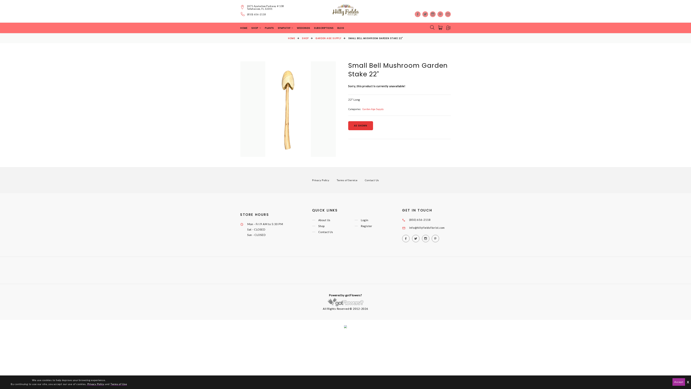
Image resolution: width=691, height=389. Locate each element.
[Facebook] (418, 14)
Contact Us (372, 180)
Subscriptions (323, 28)
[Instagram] (433, 14)
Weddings (303, 28)
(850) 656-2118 (256, 14)
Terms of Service (347, 180)
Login (364, 220)
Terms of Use (118, 384)
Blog (340, 28)
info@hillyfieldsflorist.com (427, 227)
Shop (305, 38)
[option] (288, 109)
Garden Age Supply (328, 38)
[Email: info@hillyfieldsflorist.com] (448, 14)
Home (244, 28)
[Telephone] (243, 14)
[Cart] (440, 28)
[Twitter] (425, 14)
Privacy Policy (320, 180)
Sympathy (284, 28)
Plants (269, 28)
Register (366, 226)
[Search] (432, 27)
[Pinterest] (440, 14)
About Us (324, 220)
